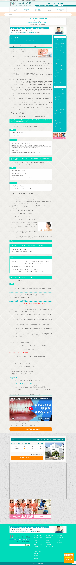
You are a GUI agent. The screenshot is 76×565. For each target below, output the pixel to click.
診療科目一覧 (58, 82)
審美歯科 (57, 62)
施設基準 (57, 125)
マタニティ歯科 (58, 78)
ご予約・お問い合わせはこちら (28, 458)
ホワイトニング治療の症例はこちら (30, 429)
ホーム (15, 10)
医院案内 (47, 540)
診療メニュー (38, 10)
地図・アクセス (58, 106)
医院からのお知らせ (59, 115)
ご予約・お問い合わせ (60, 109)
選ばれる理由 (48, 537)
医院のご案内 (58, 102)
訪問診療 (57, 75)
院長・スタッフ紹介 (59, 89)
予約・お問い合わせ (60, 10)
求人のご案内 (58, 122)
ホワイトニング (58, 65)
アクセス (49, 10)
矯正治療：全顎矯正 (59, 43)
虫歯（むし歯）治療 (59, 52)
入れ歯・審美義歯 (59, 69)
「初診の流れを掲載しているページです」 (37, 22)
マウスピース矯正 (59, 46)
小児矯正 (57, 49)
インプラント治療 (59, 39)
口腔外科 (57, 72)
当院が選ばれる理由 (59, 93)
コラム (56, 119)
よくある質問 (58, 112)
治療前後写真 (58, 99)
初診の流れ (57, 96)
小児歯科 (57, 56)
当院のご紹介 (27, 10)
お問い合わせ (59, 538)
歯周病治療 (57, 59)
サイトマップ (58, 128)
